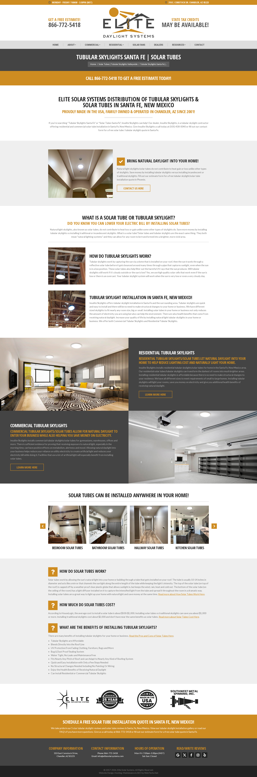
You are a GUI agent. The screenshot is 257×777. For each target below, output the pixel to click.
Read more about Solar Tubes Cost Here (179, 616)
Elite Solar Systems (125, 770)
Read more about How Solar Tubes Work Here (181, 594)
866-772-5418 (105, 78)
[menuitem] (56, 45)
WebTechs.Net (151, 773)
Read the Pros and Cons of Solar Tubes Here (151, 635)
